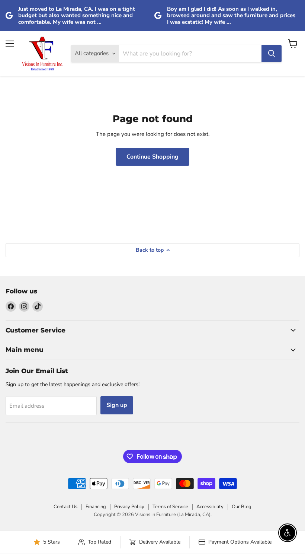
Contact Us (65, 506)
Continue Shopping (152, 157)
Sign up (116, 405)
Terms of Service (170, 506)
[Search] (271, 53)
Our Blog (241, 506)
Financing (96, 506)
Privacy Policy (129, 506)
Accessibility (210, 506)
